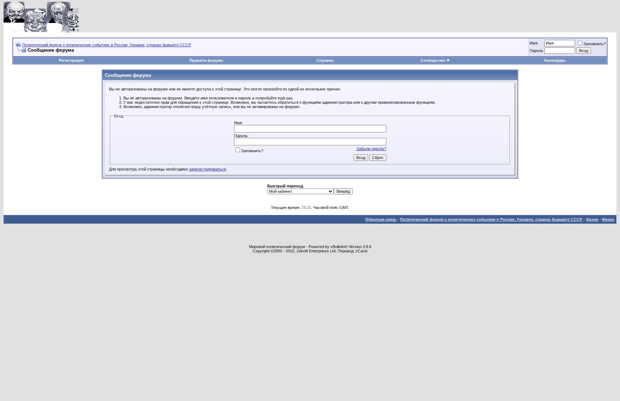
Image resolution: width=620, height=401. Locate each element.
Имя (533, 43)
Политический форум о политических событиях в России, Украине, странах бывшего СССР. (106, 45)
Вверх (608, 219)
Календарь (555, 60)
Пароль (536, 50)
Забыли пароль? (371, 148)
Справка (324, 60)
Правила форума (206, 60)
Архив (592, 219)
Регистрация (71, 60)
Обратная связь (380, 219)
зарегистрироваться (207, 169)
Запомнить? (594, 44)
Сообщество (433, 60)
